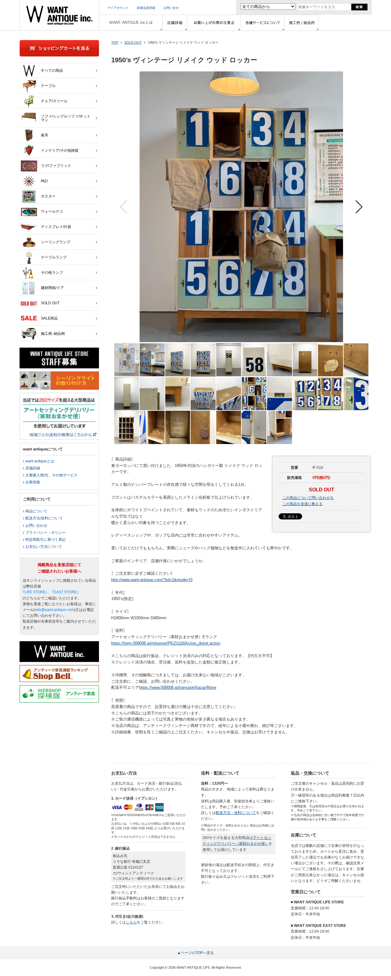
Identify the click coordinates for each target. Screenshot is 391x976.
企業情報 (32, 482)
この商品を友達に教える (302, 504)
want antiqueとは (39, 461)
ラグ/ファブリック (56, 166)
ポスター (48, 196)
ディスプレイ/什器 (56, 227)
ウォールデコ (52, 211)
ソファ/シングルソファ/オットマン (65, 118)
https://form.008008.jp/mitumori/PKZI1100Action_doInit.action (165, 643)
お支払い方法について (43, 546)
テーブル (48, 86)
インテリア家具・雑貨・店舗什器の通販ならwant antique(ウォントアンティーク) (59, 15)
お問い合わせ (36, 525)
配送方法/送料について (44, 518)
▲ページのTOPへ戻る (195, 953)
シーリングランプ (55, 242)
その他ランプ (52, 272)
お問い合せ (171, 7)
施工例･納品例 (53, 333)
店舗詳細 (32, 468)
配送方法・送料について (236, 813)
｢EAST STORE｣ (65, 592)
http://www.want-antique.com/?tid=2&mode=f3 (151, 579)
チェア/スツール (54, 101)
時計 (44, 181)
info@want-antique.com (54, 610)
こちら (131, 922)
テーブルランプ (54, 257)
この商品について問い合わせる (308, 498)
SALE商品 (49, 318)
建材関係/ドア (52, 288)
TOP (114, 42)
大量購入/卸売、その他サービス (51, 475)
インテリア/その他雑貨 (60, 150)
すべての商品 (52, 70)
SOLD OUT (133, 42)
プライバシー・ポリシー (45, 532)
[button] (359, 207)
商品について (36, 511)
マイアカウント (118, 7)
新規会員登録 (146, 7)
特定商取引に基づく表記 (45, 539)
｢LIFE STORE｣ (35, 592)
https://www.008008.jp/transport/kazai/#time (177, 687)
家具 (44, 135)
